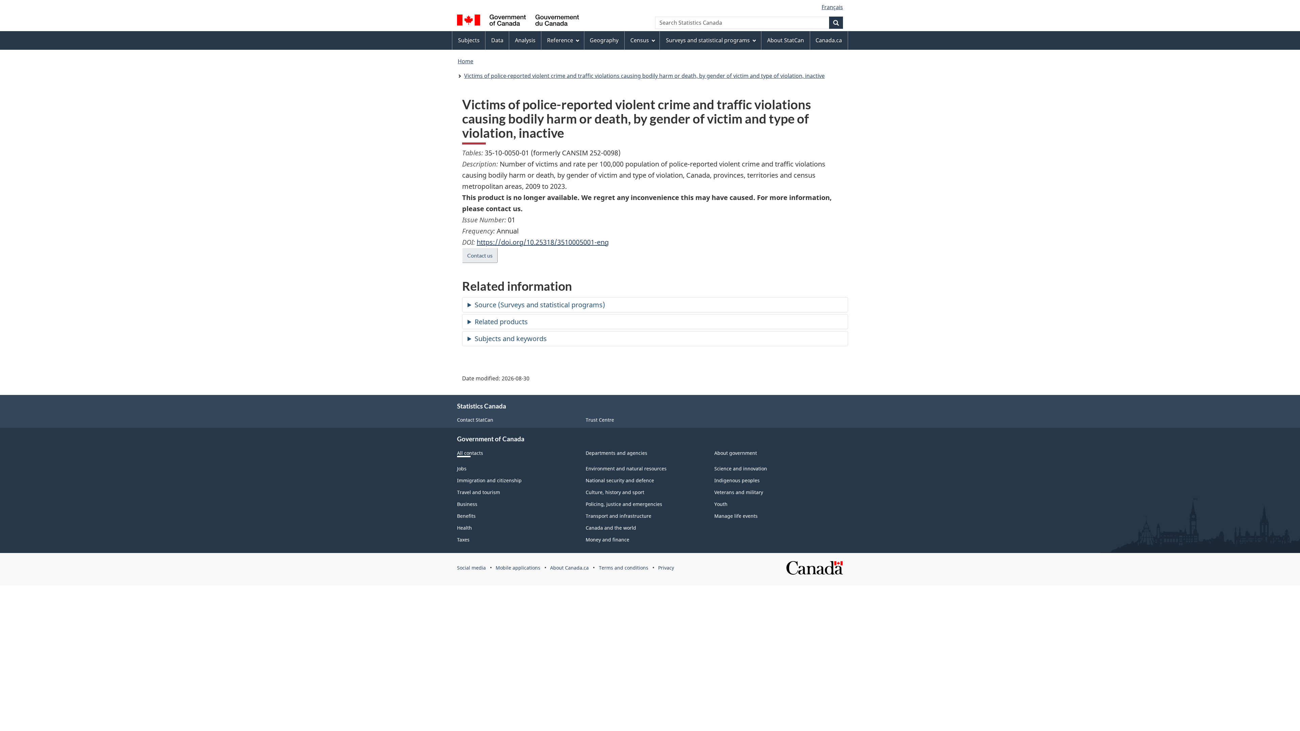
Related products (501, 321)
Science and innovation (740, 468)
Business (467, 504)
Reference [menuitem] (560, 40)
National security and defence (620, 480)
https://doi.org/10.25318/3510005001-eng (543, 242)
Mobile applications (518, 567)
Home (465, 61)
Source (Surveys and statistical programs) (540, 304)
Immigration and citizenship (489, 480)
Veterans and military (738, 492)
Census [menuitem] (639, 40)
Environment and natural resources (626, 468)
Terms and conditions (623, 567)
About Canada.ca (569, 567)
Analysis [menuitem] (525, 40)
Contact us (480, 255)
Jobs (462, 468)
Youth (721, 504)
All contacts (470, 453)
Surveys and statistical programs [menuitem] (708, 40)
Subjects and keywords (511, 338)
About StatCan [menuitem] (785, 40)
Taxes (463, 539)
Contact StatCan (475, 420)
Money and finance (607, 539)
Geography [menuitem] (604, 40)
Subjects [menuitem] (469, 40)
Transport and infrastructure (618, 516)
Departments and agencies (616, 453)
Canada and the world (611, 528)
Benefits (466, 516)
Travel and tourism (478, 492)
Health (464, 528)
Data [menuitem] (497, 40)
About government (735, 453)
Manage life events (736, 516)
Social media (471, 567)
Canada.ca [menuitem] (829, 40)
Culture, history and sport (615, 492)
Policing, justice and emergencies (624, 504)
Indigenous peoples (737, 480)
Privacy (666, 567)
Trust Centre (600, 420)
